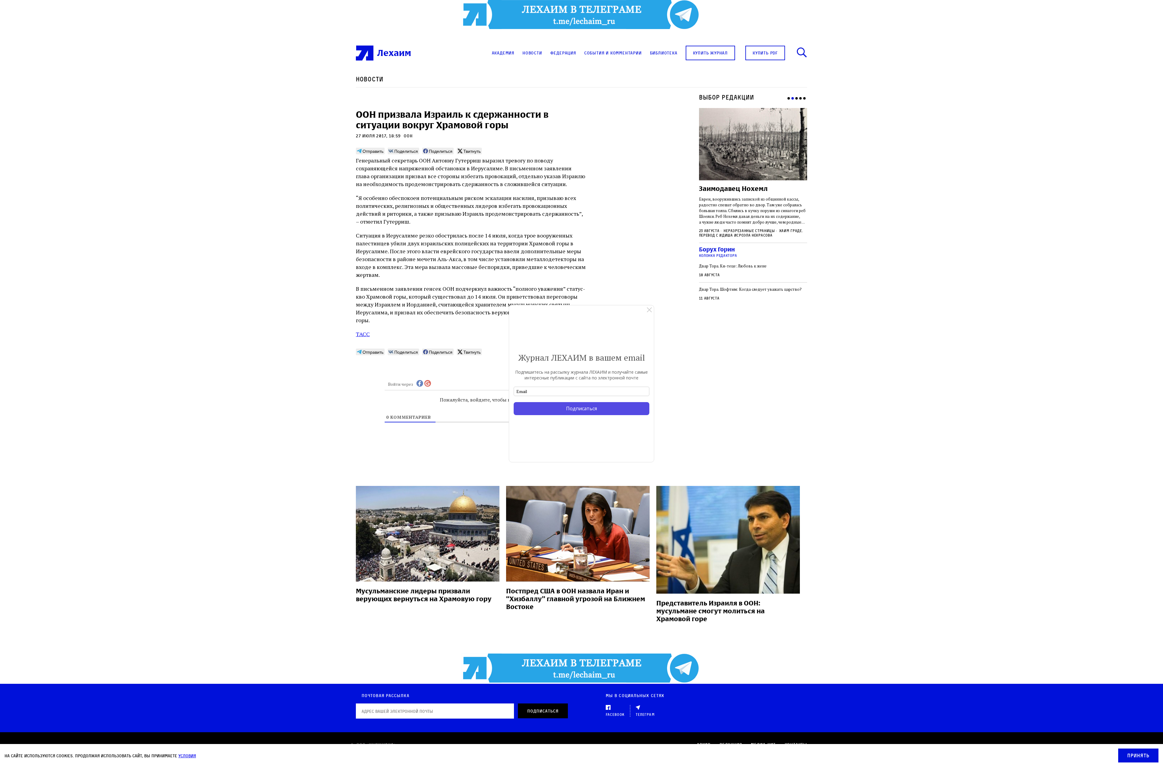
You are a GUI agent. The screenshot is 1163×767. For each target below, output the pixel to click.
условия (187, 755)
